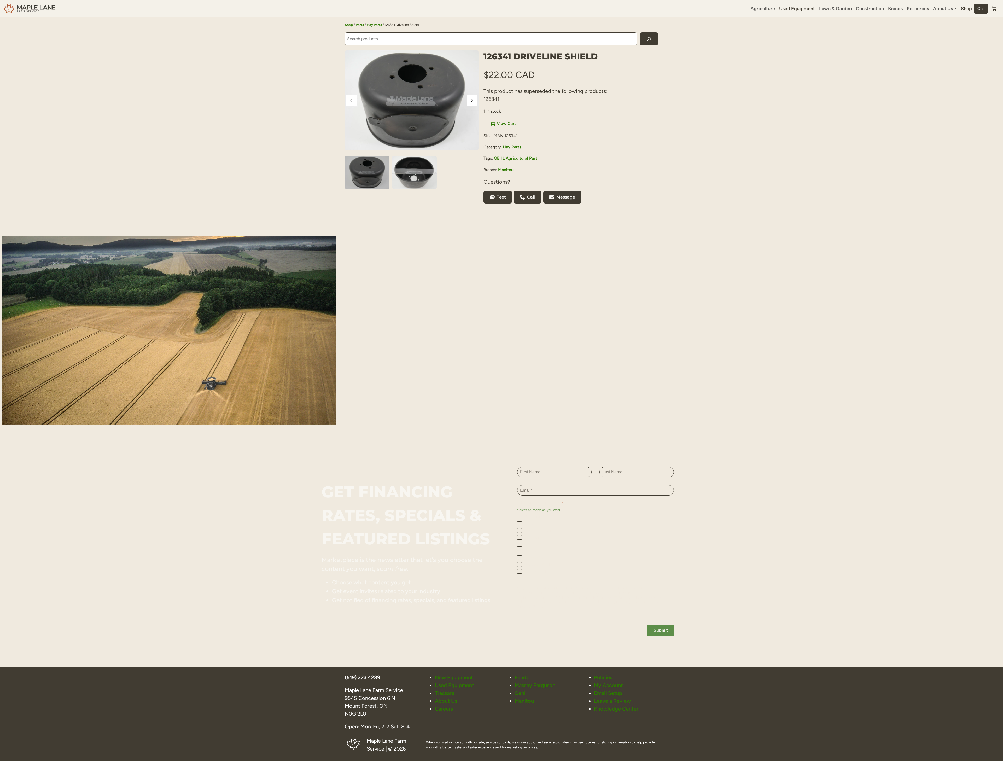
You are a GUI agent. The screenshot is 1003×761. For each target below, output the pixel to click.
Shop (966, 8)
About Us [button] (943, 8)
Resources (918, 8)
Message (565, 197)
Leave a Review (612, 701)
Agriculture (762, 8)
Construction (870, 8)
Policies (603, 677)
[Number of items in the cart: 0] (994, 9)
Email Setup (608, 693)
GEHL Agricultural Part (515, 158)
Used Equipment (797, 8)
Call (981, 8)
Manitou (506, 169)
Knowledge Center (616, 709)
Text (501, 197)
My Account (608, 685)
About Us (446, 701)
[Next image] (472, 100)
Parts (360, 25)
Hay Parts (374, 25)
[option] (414, 172)
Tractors (444, 693)
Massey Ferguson (535, 685)
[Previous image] (351, 100)
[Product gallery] (412, 100)
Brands (895, 8)
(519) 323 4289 (362, 677)
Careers (444, 709)
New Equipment (454, 677)
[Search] (649, 38)
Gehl (520, 693)
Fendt (521, 677)
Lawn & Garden (835, 8)
